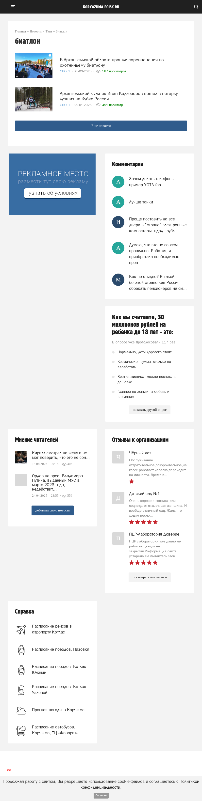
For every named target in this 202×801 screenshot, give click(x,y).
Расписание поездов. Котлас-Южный (59, 669)
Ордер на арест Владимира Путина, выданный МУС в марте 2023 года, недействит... (57, 482)
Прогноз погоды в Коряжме (58, 709)
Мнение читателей (36, 440)
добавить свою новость (52, 510)
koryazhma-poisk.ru (101, 7)
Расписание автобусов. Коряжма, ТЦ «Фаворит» (55, 729)
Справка (24, 611)
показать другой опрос (150, 410)
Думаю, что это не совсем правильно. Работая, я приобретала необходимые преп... (154, 253)
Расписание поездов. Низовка (60, 649)
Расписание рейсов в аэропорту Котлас (52, 629)
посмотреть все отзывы (150, 577)
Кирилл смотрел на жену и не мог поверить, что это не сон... (61, 455)
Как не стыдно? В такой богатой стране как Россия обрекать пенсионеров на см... (158, 282)
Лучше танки (141, 202)
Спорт (65, 71)
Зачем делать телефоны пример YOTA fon (151, 181)
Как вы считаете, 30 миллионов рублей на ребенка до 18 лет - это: (142, 325)
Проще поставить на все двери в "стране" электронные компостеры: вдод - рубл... (158, 224)
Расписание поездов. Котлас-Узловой (59, 689)
